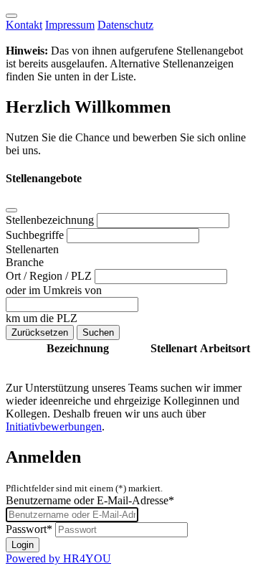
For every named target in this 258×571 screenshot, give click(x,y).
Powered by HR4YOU (58, 558)
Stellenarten (32, 249)
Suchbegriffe (36, 235)
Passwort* (29, 529)
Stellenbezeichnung (51, 220)
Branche (25, 262)
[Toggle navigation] (11, 16)
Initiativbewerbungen (54, 426)
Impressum (70, 25)
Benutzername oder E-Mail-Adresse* (90, 500)
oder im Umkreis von (54, 290)
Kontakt (24, 25)
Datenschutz (125, 25)
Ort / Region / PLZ (50, 276)
